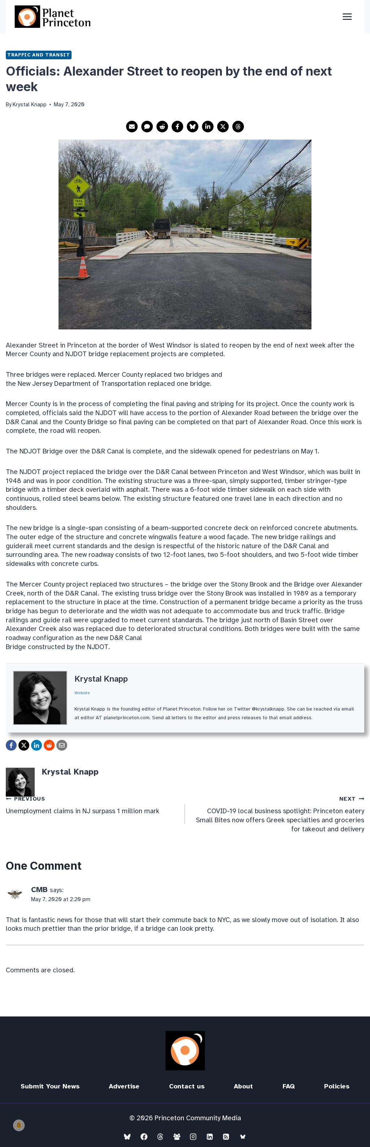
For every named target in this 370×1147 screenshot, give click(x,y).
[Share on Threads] (238, 126)
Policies (336, 1086)
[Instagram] (193, 1136)
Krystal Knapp (101, 678)
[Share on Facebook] (177, 126)
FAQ (289, 1086)
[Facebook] (144, 1136)
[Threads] (160, 1136)
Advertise (124, 1086)
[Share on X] (223, 126)
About (243, 1086)
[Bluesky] (127, 1136)
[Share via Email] (132, 126)
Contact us (187, 1086)
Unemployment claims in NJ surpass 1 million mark (82, 805)
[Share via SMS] (147, 126)
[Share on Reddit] (162, 126)
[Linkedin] (209, 1136)
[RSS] (226, 1136)
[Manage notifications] (19, 1125)
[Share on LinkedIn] (208, 126)
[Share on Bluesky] (192, 126)
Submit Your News (50, 1086)
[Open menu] (347, 16)
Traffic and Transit (38, 55)
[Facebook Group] (177, 1136)
